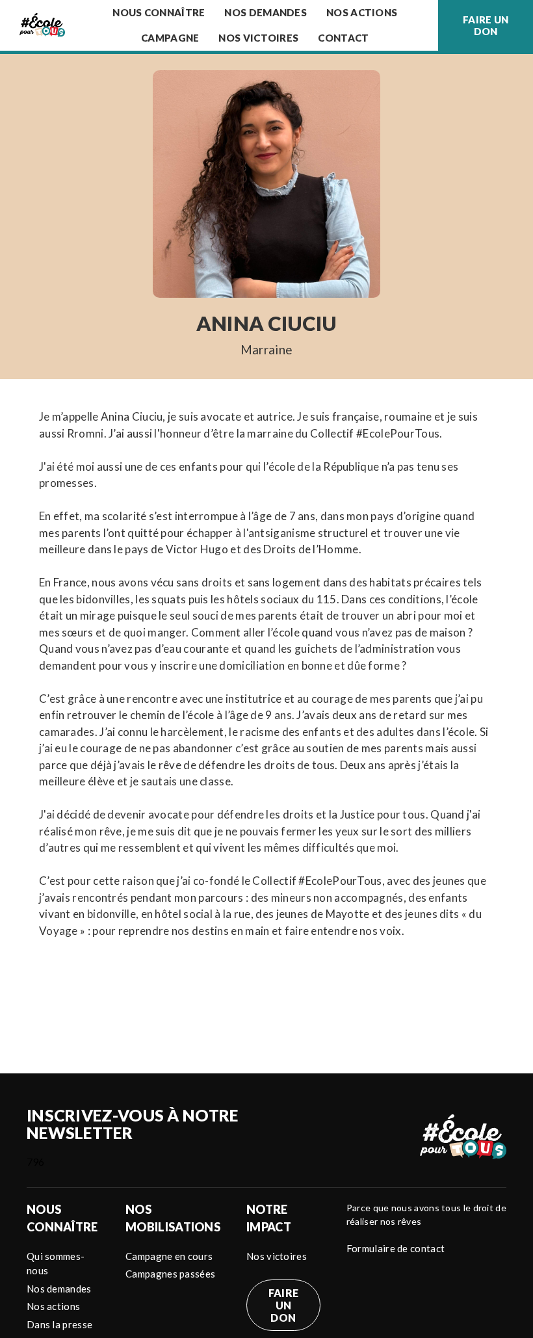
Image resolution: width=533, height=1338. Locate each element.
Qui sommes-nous (55, 1263)
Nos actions (53, 1306)
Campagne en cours (169, 1256)
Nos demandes (265, 12)
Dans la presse (59, 1324)
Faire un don (485, 25)
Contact (343, 38)
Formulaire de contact (395, 1248)
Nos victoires (258, 38)
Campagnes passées (170, 1273)
